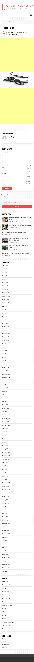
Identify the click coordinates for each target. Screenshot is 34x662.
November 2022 (6, 418)
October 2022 (5, 421)
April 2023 (4, 401)
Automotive (5, 581)
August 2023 (5, 388)
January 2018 (5, 561)
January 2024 (5, 371)
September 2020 (6, 489)
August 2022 (5, 428)
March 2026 (5, 282)
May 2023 (4, 398)
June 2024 (4, 354)
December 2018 (6, 523)
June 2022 (4, 435)
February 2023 (5, 408)
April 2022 (4, 442)
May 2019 (4, 513)
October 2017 (5, 571)
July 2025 (4, 309)
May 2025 (4, 316)
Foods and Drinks (6, 598)
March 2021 (5, 476)
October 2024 (5, 340)
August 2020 (5, 493)
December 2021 (6, 452)
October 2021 (5, 459)
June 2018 (4, 544)
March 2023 (5, 404)
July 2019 (4, 506)
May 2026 (4, 275)
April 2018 (4, 551)
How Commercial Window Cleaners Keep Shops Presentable (16, 253)
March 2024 (5, 364)
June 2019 (4, 510)
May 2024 (4, 357)
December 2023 (6, 374)
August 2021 (5, 462)
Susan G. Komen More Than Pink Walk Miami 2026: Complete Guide (19, 239)
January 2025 (5, 330)
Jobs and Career (6, 612)
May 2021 (4, 469)
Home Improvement (7, 605)
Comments (5, 152)
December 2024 (6, 333)
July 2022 (4, 432)
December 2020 (6, 483)
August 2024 (5, 347)
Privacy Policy (5, 644)
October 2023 (5, 381)
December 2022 (6, 415)
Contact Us (4, 647)
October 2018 (5, 530)
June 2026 (4, 272)
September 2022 (6, 425)
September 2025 (6, 303)
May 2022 (4, 438)
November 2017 (6, 567)
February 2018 (5, 557)
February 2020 (5, 496)
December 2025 (6, 292)
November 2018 (6, 527)
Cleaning (4, 588)
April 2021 (4, 472)
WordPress (27, 659)
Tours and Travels (6, 625)
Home (5, 22)
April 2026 (4, 279)
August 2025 (5, 306)
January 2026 (5, 289)
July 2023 (4, 391)
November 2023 (6, 377)
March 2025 (5, 323)
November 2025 (6, 296)
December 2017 (6, 564)
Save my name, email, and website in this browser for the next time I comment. (28, 177)
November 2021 (6, 455)
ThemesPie (12, 659)
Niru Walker (10, 32)
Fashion (4, 595)
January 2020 (5, 500)
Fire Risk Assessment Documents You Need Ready (14, 232)
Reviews (4, 618)
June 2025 (4, 313)
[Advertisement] (17, 55)
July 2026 (4, 269)
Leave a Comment (12, 34)
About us (4, 641)
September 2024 (6, 343)
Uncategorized (5, 629)
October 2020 (5, 486)
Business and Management (8, 584)
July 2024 (4, 350)
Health (3, 601)
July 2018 (4, 540)
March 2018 (5, 554)
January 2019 (5, 520)
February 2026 (5, 286)
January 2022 (5, 449)
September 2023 (6, 384)
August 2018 (5, 537)
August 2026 (5, 265)
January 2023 (5, 411)
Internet (4, 608)
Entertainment (5, 591)
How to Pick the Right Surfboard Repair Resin (20, 225)
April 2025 (4, 320)
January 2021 (5, 479)
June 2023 (4, 394)
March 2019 (5, 517)
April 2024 (4, 360)
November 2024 (6, 337)
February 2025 (5, 326)
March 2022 (5, 445)
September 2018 (6, 534)
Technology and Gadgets (8, 622)
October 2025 (5, 299)
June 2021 (4, 466)
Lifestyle (4, 615)
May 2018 (4, 547)
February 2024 (5, 367)
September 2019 (6, 503)
